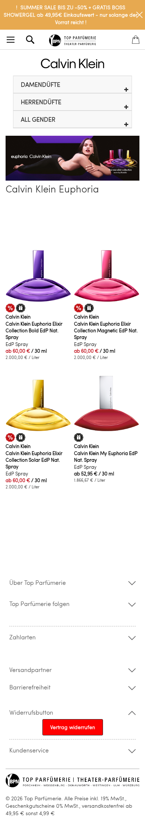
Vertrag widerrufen (72, 727)
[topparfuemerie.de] (72, 39)
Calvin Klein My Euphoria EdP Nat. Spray (106, 456)
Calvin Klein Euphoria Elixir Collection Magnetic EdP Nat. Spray (106, 330)
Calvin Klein (18, 316)
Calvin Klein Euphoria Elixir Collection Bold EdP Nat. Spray (34, 330)
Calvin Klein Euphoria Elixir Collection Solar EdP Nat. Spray (34, 460)
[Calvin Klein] (72, 63)
